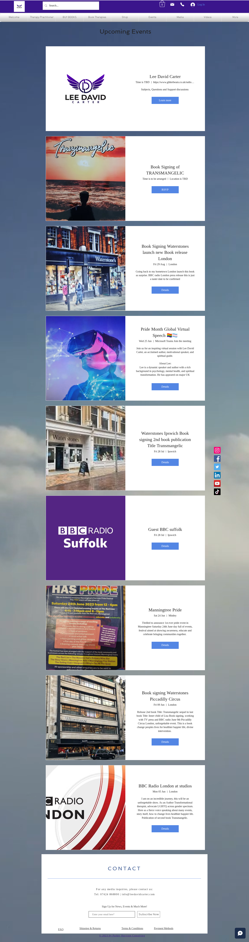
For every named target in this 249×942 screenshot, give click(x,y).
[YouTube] (217, 483)
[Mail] (172, 4)
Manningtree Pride (165, 609)
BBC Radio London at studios (165, 785)
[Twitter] (217, 467)
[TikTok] (217, 491)
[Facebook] (217, 458)
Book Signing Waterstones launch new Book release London (165, 252)
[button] (162, 3)
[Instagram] (217, 450)
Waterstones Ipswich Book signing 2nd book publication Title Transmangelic (165, 439)
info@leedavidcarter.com (138, 894)
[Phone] (182, 4)
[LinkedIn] (217, 475)
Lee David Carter (165, 76)
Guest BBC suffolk (165, 529)
